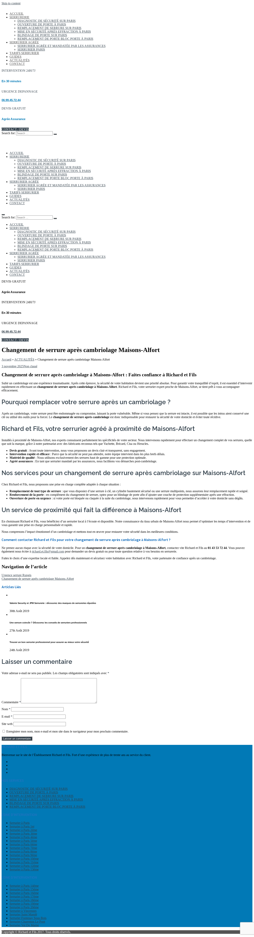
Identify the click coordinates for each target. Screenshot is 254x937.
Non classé (30, 366)
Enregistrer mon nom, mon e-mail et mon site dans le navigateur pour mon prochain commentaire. (67, 731)
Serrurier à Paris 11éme (24, 862)
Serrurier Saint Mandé (23, 914)
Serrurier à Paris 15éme (24, 889)
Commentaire (11, 702)
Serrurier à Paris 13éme (24, 869)
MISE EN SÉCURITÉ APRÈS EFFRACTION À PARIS (54, 31)
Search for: (8, 133)
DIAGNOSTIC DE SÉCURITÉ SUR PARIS (46, 20)
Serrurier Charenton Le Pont (27, 921)
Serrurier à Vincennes (23, 911)
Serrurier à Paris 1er (22, 826)
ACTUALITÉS (20, 60)
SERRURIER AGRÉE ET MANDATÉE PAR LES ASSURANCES (61, 46)
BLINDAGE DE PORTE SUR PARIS (42, 35)
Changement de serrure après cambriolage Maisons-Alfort (38, 578)
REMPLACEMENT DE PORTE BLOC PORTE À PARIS (55, 38)
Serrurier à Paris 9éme (23, 855)
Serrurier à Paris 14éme (24, 885)
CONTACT (17, 64)
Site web (7, 724)
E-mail (7, 716)
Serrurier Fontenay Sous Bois (28, 918)
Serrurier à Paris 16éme (24, 893)
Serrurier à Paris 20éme (24, 907)
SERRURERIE (19, 17)
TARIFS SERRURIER (24, 53)
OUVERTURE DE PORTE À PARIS (41, 24)
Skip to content (11, 3)
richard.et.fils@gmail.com (48, 551)
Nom (6, 709)
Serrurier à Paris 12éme (24, 866)
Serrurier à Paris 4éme (23, 837)
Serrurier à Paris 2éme (23, 830)
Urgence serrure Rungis (16, 575)
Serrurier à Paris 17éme (24, 896)
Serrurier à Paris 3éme (23, 833)
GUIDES (15, 56)
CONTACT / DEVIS (15, 129)
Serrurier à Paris (20, 823)
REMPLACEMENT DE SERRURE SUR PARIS (49, 28)
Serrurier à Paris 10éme (24, 858)
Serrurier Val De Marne (24, 925)
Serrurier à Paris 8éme (23, 851)
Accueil (6, 359)
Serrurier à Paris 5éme (23, 840)
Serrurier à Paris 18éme (24, 900)
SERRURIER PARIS (31, 49)
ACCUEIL (17, 13)
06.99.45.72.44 (11, 100)
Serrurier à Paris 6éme (23, 844)
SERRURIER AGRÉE (24, 42)
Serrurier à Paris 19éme (24, 903)
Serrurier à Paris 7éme (23, 848)
